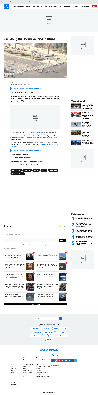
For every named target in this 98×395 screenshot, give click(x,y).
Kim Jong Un (53, 170)
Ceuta (64, 328)
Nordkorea (19, 35)
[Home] (4, 35)
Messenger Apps (27, 370)
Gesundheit (66, 6)
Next (50, 6)
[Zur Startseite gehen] (6, 6)
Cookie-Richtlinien (40, 364)
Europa (28, 6)
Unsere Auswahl (78, 101)
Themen (13, 355)
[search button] (52, 2)
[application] (35, 60)
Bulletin (25, 359)
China (43, 170)
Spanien (56, 328)
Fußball (49, 339)
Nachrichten (9, 35)
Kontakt (38, 368)
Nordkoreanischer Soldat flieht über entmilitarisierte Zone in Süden (27, 164)
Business (39, 6)
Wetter (25, 362)
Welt (33, 6)
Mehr (37, 355)
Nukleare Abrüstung (17, 173)
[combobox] (60, 2)
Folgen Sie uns (26, 366)
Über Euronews (39, 357)
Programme (14, 376)
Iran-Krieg (35, 328)
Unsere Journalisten (16, 379)
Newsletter (56, 365)
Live (94, 6)
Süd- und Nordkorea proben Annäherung (20, 157)
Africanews (26, 374)
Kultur (55, 6)
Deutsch (4, 1)
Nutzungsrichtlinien (40, 362)
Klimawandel (63, 335)
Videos (12, 374)
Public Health (60, 332)
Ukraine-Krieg (46, 328)
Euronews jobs (39, 370)
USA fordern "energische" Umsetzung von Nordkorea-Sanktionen (26, 161)
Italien (45, 335)
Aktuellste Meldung (18, 6)
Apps (24, 368)
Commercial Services (41, 359)
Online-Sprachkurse (28, 376)
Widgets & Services (28, 372)
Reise (45, 6)
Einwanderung (49, 332)
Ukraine (53, 335)
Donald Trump (16, 170)
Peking (36, 170)
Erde (60, 6)
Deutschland (37, 332)
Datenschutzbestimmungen (43, 366)
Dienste (25, 355)
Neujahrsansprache (37, 132)
